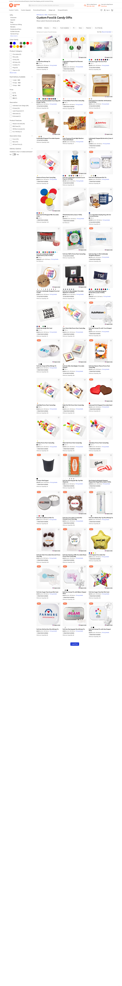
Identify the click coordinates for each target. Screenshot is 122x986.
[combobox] (51, 5)
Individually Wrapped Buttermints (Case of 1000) (101, 139)
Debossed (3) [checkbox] (16, 113)
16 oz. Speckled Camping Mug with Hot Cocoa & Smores (100, 215)
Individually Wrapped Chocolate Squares (48, 138)
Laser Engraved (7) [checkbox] (18, 111)
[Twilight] (63, 289)
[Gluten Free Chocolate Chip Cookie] (49, 289)
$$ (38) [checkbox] (15, 95)
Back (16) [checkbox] (15, 142)
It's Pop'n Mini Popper (43, 480)
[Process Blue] (89, 553)
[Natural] (63, 136)
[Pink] (79, 175)
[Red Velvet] (37, 289)
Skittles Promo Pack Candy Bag (45, 443)
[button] (107, 6)
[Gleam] (69, 289)
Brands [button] (46, 28)
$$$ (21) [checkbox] (15, 98)
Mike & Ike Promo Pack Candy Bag (72, 443)
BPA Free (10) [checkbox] (16, 126)
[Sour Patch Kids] (63, 326)
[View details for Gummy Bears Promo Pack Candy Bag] (75, 85)
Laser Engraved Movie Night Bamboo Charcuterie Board (73, 139)
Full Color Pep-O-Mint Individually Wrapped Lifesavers (98, 254)
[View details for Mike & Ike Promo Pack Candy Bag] (75, 428)
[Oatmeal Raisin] (45, 289)
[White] (37, 59)
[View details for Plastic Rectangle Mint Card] (49, 313)
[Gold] (89, 98)
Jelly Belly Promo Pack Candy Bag (46, 405)
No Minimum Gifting (16, 24)
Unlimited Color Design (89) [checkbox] (21, 105)
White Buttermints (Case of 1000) (72, 214)
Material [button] (88, 28)
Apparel (12, 20)
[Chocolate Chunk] (47, 289)
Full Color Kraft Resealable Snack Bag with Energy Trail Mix (48, 101)
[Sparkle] (73, 289)
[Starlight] (71, 289)
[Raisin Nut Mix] (63, 403)
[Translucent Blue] (37, 326)
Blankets (12, 27)
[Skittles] (37, 441)
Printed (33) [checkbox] (16, 108)
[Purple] (71, 175)
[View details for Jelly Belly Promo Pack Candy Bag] (49, 390)
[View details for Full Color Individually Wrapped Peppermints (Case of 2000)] (49, 239)
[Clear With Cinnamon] (63, 478)
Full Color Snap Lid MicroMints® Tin (46, 366)
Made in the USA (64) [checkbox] (19, 123)
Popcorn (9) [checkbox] (16, 70)
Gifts (46, 15)
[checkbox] (23, 80)
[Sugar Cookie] (41, 289)
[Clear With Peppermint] (65, 478)
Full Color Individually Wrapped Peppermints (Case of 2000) (45, 254)
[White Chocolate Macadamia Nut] (39, 289)
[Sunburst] (65, 289)
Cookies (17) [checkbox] (16, 65)
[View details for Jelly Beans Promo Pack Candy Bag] (101, 428)
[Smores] (55, 289)
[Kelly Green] (95, 59)
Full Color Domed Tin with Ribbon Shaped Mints (74, 592)
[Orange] (99, 59)
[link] (14, 5)
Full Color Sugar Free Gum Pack (98, 61)
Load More (75, 644)
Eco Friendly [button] (98, 28)
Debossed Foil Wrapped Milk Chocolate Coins (48, 215)
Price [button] (54, 28)
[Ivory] (81, 175)
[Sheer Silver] (75, 175)
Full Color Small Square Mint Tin (97, 177)
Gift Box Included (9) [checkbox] (19, 129)
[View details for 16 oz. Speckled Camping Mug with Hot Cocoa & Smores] (101, 200)
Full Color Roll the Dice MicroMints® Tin (48, 629)
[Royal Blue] (101, 59)
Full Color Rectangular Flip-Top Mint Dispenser (73, 481)
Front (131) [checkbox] (16, 139)
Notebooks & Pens (15, 29)
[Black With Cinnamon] (71, 478)
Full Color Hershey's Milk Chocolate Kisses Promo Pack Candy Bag (74, 555)
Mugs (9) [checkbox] (15, 67)
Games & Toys (14, 34)
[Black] (39, 59)
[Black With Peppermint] (73, 478)
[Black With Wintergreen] (69, 478)
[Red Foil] (89, 403)
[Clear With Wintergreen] (67, 478)
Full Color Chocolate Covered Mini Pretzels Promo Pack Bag (72, 518)
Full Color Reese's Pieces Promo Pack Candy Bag (99, 366)
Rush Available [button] (64, 28)
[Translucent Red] (39, 326)
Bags (11, 22)
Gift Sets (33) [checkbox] (16, 62)
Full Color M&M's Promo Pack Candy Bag (74, 254)
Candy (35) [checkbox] (16, 59)
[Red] (91, 59)
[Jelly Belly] (37, 403)
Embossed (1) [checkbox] (17, 116)
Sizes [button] (80, 28)
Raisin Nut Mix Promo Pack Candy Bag (73, 405)
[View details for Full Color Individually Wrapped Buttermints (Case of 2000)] (101, 276)
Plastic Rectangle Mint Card (44, 328)
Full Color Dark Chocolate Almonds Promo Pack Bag (48, 555)
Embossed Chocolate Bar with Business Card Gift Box (100, 101)
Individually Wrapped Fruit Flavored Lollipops (73, 62)
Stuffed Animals (15, 31)
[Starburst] (37, 175)
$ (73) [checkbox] (14, 93)
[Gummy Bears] (63, 98)
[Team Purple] (97, 59)
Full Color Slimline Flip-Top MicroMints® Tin (101, 517)
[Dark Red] (91, 553)
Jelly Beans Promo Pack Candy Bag (98, 443)
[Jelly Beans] (89, 441)
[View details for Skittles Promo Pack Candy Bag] (49, 428)
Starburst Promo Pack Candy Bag (46, 177)
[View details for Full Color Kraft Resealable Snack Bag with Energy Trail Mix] (49, 85)
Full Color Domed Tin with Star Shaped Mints (100, 630)
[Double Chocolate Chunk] (53, 289)
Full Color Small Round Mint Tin (45, 517)
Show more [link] (13, 72)
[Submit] (29, 5)
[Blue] (63, 175)
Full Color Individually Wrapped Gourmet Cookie (48, 291)
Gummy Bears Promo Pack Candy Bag (73, 100)
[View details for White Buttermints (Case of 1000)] (75, 200)
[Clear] (47, 326)
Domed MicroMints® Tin (43, 61)
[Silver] (91, 98)
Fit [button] (74, 28)
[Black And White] (51, 289)
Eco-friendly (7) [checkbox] (17, 131)
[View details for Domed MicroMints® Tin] (49, 46)
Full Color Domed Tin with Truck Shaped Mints (100, 329)
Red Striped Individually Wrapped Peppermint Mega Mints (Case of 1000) (100, 481)
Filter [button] (40, 28)
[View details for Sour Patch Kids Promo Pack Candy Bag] (75, 313)
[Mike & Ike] (63, 441)
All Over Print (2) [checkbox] (17, 144)
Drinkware (13, 17)
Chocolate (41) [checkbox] (17, 54)
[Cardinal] (103, 59)
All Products (40, 15)
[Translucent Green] (43, 326)
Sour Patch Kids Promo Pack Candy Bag (74, 328)
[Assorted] (63, 59)
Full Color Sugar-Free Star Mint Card (99, 592)
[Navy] (107, 59)
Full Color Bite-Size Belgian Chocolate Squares (73, 366)
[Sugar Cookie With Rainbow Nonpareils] (43, 289)
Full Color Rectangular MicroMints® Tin (74, 629)
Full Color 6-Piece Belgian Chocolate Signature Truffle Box (73, 291)
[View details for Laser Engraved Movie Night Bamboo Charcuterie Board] (75, 123)
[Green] (69, 175)
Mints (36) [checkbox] (15, 57)
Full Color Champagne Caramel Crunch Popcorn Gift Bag (74, 178)
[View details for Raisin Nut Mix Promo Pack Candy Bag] (75, 390)
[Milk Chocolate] (63, 364)
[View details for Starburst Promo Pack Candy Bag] (49, 162)
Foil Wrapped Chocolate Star (97, 555)
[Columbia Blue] (89, 59)
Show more (13, 36)
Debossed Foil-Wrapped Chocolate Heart (100, 405)
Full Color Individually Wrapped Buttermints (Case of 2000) (97, 292)
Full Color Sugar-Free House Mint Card (47, 592)
